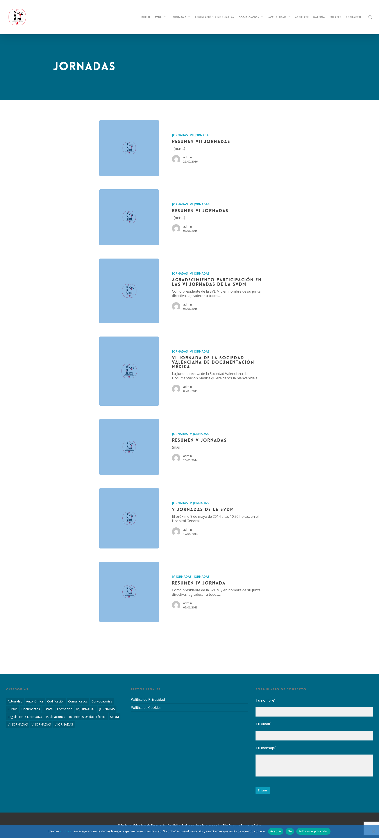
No (290, 831)
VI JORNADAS (199, 204)
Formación (64, 709)
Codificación (55, 701)
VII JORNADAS (200, 135)
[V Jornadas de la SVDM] (129, 518)
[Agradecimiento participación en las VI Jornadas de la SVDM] (129, 291)
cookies (65, 831)
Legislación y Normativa (25, 717)
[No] (373, 831)
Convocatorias (101, 701)
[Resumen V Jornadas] (129, 447)
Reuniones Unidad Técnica (87, 717)
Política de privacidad (314, 831)
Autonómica (34, 701)
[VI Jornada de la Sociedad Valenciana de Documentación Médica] (129, 371)
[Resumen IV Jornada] (129, 592)
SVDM (114, 717)
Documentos (30, 709)
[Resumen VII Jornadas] (129, 148)
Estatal (48, 709)
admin (187, 157)
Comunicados (78, 701)
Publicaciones (55, 717)
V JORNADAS (199, 434)
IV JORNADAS (181, 576)
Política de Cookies (146, 707)
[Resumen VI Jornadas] (129, 217)
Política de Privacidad (148, 699)
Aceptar (275, 831)
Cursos (13, 709)
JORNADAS (180, 135)
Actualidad (15, 701)
